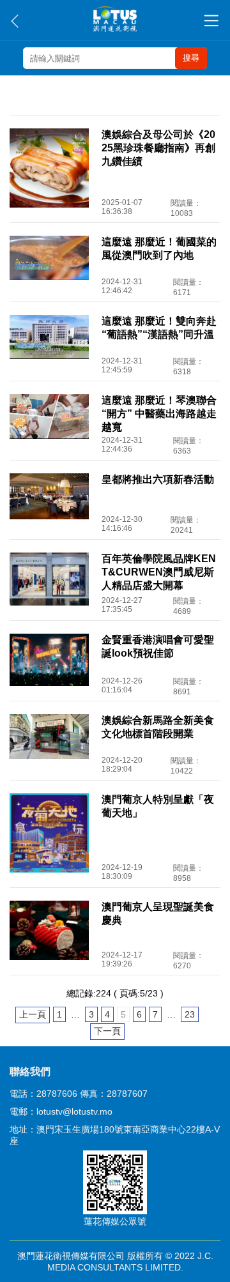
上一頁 (32, 1014)
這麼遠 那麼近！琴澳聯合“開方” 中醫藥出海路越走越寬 (159, 413)
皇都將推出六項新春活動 (158, 479)
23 (190, 1014)
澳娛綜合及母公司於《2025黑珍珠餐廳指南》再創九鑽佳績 (158, 148)
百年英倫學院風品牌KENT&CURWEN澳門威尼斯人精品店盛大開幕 (159, 572)
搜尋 (191, 58)
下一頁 (107, 1031)
